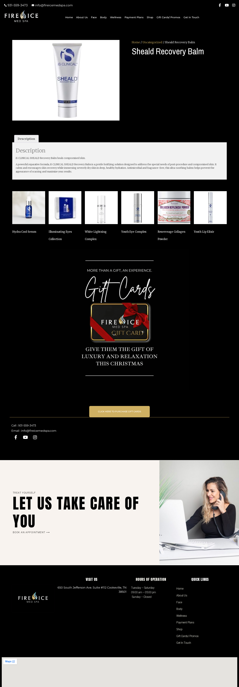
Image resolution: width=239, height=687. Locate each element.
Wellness (115, 17)
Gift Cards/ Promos (168, 17)
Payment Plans (134, 17)
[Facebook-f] (219, 5)
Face (94, 17)
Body (103, 17)
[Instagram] (233, 5)
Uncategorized (152, 42)
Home (69, 17)
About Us (81, 17)
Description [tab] (26, 139)
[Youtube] (226, 5)
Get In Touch (191, 17)
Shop (150, 17)
